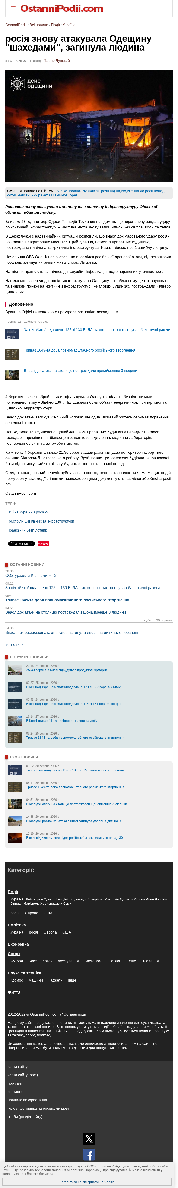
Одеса (49, 899)
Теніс (131, 961)
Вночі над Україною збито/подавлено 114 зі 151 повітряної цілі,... (75, 704)
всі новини (14, 644)
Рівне (150, 899)
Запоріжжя (96, 899)
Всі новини (38, 25)
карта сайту (18, 1067)
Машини (36, 980)
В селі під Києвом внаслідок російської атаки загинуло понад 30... (76, 838)
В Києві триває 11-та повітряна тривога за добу (61, 720)
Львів (58, 899)
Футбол (16, 961)
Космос (16, 980)
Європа (31, 913)
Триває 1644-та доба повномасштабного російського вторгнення (75, 737)
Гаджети (55, 980)
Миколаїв (112, 899)
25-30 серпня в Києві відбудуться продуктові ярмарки (66, 670)
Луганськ (126, 899)
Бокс (33, 961)
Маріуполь (31, 903)
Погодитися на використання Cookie (86, 1182)
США (48, 913)
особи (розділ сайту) (25, 1117)
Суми (67, 903)
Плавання (150, 961)
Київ (29, 899)
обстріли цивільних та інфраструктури (41, 521)
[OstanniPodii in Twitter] (89, 1138)
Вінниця (16, 903)
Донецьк (80, 899)
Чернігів (161, 899)
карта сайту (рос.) (23, 1075)
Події (55, 25)
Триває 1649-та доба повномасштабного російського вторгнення (79, 350)
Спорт (14, 953)
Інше (72, 980)
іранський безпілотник (28, 530)
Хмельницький (51, 903)
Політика (17, 925)
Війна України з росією (28, 512)
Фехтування (68, 961)
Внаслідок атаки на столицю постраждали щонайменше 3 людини (80, 371)
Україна (69, 25)
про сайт (15, 1083)
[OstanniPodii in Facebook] (89, 1154)
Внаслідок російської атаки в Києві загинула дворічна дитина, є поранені (71, 632)
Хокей (47, 961)
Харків (38, 899)
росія (14, 913)
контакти (15, 1092)
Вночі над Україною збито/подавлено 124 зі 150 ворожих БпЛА (73, 687)
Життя (14, 992)
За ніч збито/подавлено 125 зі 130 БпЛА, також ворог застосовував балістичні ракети (97, 330)
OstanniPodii (16, 25)
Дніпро (68, 899)
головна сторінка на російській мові (38, 1108)
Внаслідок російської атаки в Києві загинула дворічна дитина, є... (75, 821)
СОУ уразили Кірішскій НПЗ (31, 575)
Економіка (18, 944)
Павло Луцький (57, 61)
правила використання (27, 1100)
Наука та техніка (24, 973)
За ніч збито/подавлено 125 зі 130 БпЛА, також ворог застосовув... (76, 770)
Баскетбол (93, 961)
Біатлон (114, 961)
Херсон (139, 899)
